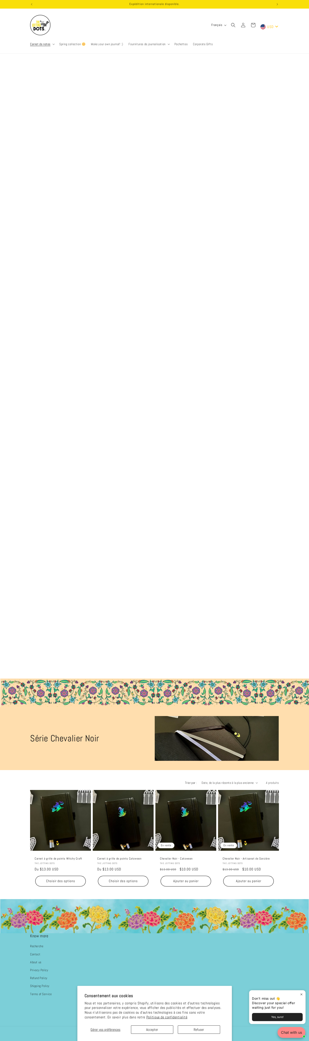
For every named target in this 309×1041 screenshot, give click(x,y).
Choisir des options (60, 881)
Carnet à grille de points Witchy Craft (58, 858)
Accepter (152, 1029)
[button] (42, 44)
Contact (35, 954)
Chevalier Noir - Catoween (176, 858)
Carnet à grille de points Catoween (119, 858)
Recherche (36, 946)
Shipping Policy (40, 986)
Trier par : (191, 783)
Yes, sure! (277, 1017)
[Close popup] (301, 994)
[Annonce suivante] (277, 4)
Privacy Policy (39, 970)
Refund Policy (39, 978)
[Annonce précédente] (32, 4)
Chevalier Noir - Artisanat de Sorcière (246, 858)
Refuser (199, 1029)
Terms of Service (41, 994)
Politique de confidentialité (167, 1017)
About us (35, 962)
